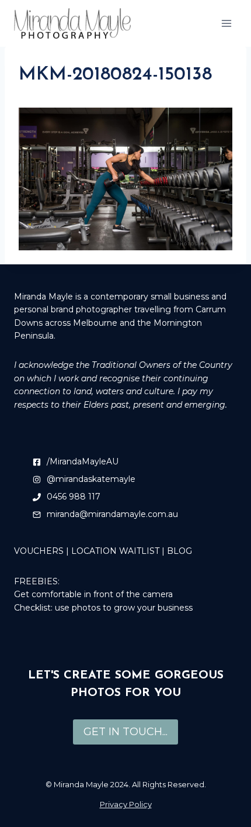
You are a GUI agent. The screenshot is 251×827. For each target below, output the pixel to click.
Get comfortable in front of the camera (93, 594)
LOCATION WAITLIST (115, 551)
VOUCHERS (39, 551)
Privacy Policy (126, 804)
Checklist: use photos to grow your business (103, 607)
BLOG (179, 551)
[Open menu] (226, 23)
